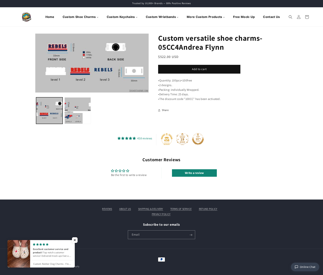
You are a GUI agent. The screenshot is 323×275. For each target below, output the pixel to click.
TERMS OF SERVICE (181, 209)
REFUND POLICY (208, 209)
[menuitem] (50, 17)
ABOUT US (125, 209)
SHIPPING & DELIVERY (150, 209)
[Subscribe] (191, 235)
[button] (290, 17)
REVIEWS (107, 209)
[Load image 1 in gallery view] (49, 110)
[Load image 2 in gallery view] (77, 110)
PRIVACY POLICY (161, 214)
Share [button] (165, 110)
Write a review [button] (194, 173)
